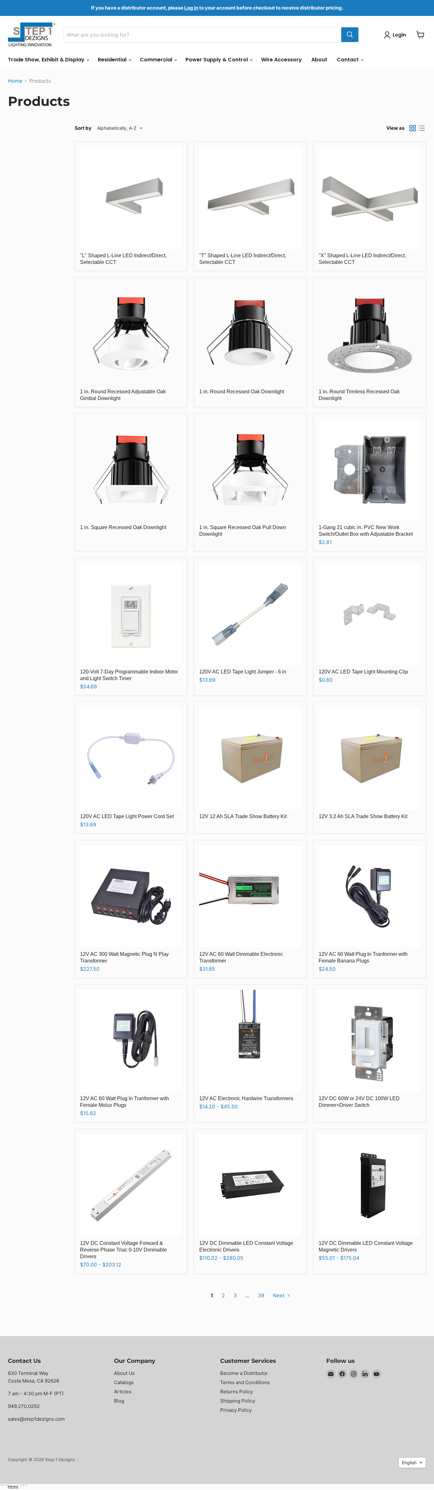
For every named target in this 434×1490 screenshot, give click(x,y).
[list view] (421, 128)
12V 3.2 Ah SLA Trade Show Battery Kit (363, 816)
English (409, 1462)
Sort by (83, 128)
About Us (124, 1373)
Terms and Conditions (245, 1382)
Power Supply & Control (217, 59)
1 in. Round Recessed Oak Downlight (241, 391)
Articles (123, 1392)
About (319, 59)
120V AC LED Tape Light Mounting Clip (363, 671)
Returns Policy (236, 1392)
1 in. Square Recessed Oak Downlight (123, 527)
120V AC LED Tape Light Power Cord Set (127, 816)
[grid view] (412, 128)
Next (279, 1295)
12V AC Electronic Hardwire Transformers (246, 1098)
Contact (348, 59)
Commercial (156, 59)
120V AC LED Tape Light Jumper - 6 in (242, 671)
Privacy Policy (236, 1410)
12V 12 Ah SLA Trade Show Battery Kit (243, 816)
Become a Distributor (244, 1373)
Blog (119, 1401)
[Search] (349, 34)
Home (15, 81)
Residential (113, 59)
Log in (191, 8)
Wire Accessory (281, 59)
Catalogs (124, 1382)
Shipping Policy (237, 1401)
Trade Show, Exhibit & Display (47, 59)
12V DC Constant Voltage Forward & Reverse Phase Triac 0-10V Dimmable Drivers (123, 1249)
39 (261, 1295)
